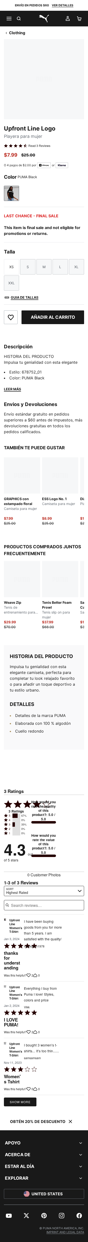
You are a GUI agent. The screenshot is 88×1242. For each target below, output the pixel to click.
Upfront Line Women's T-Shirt (15, 926)
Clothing (17, 32)
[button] (16, 815)
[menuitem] (9, 1215)
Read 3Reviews (39, 146)
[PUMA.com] (44, 18)
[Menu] (9, 18)
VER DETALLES (62, 5)
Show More (20, 1102)
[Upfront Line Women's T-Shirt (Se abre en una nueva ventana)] (5, 927)
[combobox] (44, 891)
